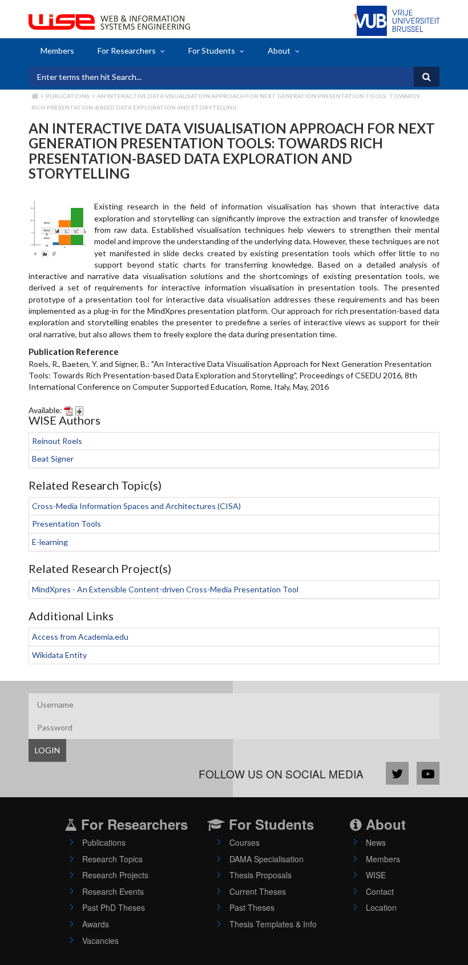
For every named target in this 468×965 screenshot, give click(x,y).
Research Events (113, 891)
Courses (244, 842)
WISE (376, 875)
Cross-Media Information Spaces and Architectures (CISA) (136, 506)
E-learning (50, 542)
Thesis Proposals (260, 875)
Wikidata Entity (59, 655)
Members (57, 50)
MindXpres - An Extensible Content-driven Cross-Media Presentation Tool (165, 589)
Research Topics (112, 859)
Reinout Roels (57, 441)
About (279, 50)
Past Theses (252, 907)
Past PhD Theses (113, 907)
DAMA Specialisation (266, 859)
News (376, 842)
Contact (380, 891)
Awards (95, 924)
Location (381, 907)
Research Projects (115, 875)
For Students (211, 50)
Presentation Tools (66, 523)
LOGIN (47, 750)
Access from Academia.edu (80, 636)
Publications (68, 95)
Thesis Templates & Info (273, 924)
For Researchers (127, 50)
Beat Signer (53, 458)
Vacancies (100, 940)
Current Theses (257, 891)
